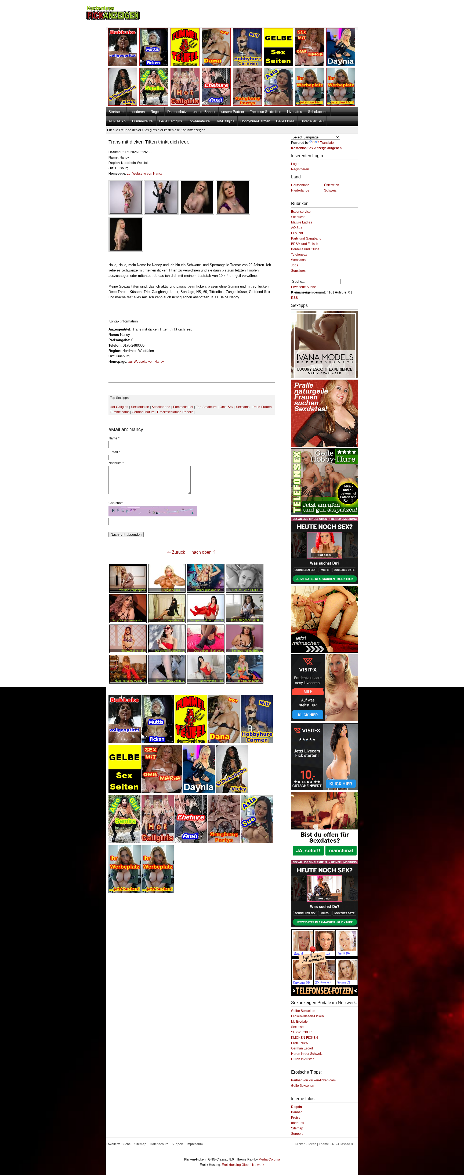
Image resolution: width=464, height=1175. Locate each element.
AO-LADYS (117, 121)
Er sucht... (298, 233)
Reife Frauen (262, 407)
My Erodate (299, 1021)
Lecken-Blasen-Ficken (307, 1016)
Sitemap (297, 1128)
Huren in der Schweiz (306, 1054)
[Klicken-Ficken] (113, 19)
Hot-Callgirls (225, 121)
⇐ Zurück (176, 552)
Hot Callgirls (119, 407)
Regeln (156, 112)
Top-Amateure (199, 121)
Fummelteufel (142, 121)
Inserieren (137, 112)
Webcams (298, 260)
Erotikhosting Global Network (243, 1165)
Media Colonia (269, 1159)
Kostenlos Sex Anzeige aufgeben (316, 148)
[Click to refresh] (152, 511)
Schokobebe (317, 112)
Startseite (116, 112)
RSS (294, 298)
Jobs (294, 265)
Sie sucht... (299, 217)
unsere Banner (204, 112)
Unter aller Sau (312, 121)
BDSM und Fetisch (304, 244)
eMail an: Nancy (125, 429)
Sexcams (242, 407)
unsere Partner (232, 112)
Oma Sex (226, 407)
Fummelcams (119, 412)
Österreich (331, 185)
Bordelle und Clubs (305, 249)
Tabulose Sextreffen (265, 112)
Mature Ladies (301, 222)
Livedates (294, 112)
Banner (296, 1112)
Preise (295, 1117)
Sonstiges (298, 271)
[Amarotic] (324, 377)
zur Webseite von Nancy (144, 173)
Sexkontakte (140, 407)
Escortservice (301, 212)
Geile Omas (285, 121)
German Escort (302, 1048)
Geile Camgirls (170, 121)
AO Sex (296, 228)
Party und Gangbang (306, 238)
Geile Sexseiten (302, 1086)
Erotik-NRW (299, 1043)
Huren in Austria (302, 1059)
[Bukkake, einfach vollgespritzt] (124, 742)
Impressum (195, 1144)
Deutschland (300, 185)
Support (297, 1134)
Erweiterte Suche (303, 287)
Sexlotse (297, 1027)
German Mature (143, 412)
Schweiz (330, 190)
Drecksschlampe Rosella (175, 412)
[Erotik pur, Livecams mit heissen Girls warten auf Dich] (324, 514)
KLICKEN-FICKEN (304, 1038)
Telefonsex (299, 254)
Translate (327, 143)
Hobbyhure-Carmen (255, 121)
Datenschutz (177, 112)
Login (295, 164)
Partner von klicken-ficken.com (313, 1080)
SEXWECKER (301, 1032)
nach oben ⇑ (203, 552)
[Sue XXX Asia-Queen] (257, 842)
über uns (297, 1123)
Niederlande (300, 190)
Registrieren (300, 169)
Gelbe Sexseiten (303, 1011)
